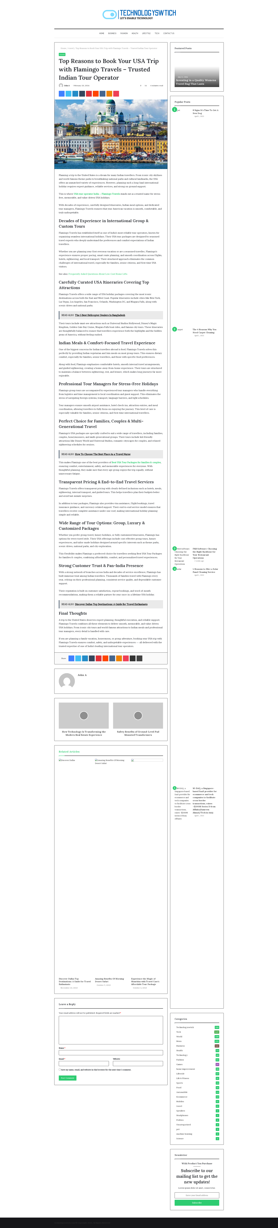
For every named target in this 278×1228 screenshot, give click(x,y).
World (179, 1036)
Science (180, 1138)
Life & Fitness (182, 1078)
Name (62, 1048)
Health (135, 33)
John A (67, 85)
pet (178, 1129)
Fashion (124, 33)
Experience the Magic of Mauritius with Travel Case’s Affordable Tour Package (145, 981)
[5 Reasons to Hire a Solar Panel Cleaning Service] (183, 676)
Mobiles (180, 1101)
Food (178, 1087)
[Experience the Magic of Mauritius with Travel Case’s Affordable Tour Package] (147, 867)
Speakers (180, 1111)
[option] (197, 71)
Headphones (182, 1115)
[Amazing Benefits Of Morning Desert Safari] (111, 867)
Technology (182, 1055)
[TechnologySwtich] (139, 14)
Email (62, 1059)
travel (71, 48)
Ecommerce (181, 1097)
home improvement (185, 1069)
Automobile (182, 1092)
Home (101, 33)
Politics (180, 1120)
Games (179, 1064)
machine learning (184, 1134)
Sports (179, 1083)
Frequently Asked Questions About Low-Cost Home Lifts (97, 274)
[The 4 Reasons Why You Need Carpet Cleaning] (183, 436)
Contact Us (168, 33)
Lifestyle (146, 33)
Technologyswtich (185, 1027)
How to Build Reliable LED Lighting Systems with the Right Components (193, 80)
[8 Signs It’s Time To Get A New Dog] (183, 217)
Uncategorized (183, 1124)
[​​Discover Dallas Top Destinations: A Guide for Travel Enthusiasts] (75, 867)
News (179, 1041)
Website (116, 1059)
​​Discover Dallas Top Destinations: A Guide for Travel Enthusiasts (75, 981)
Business (112, 33)
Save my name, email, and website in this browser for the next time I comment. (96, 1070)
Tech (157, 33)
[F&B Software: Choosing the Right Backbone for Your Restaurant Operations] (183, 556)
